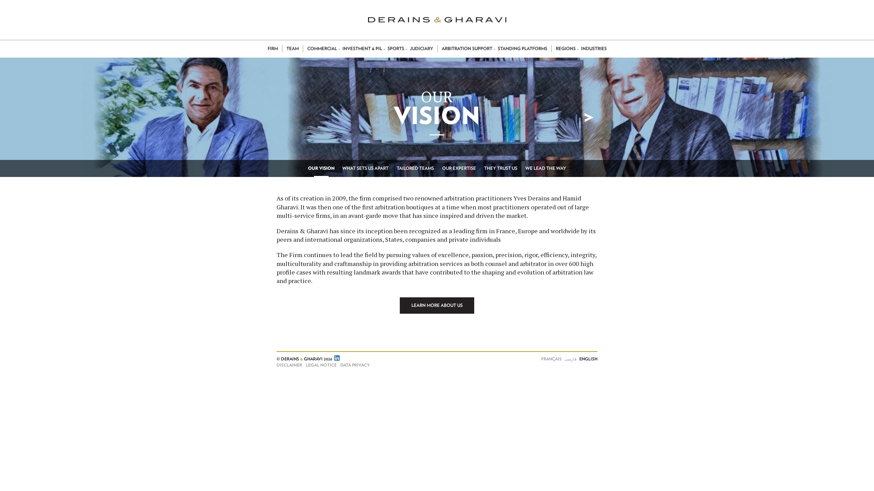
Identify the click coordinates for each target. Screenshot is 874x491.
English (588, 359)
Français (551, 359)
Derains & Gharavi (437, 20)
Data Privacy (355, 365)
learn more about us (437, 305)
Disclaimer (289, 365)
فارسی (570, 359)
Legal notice (321, 365)
